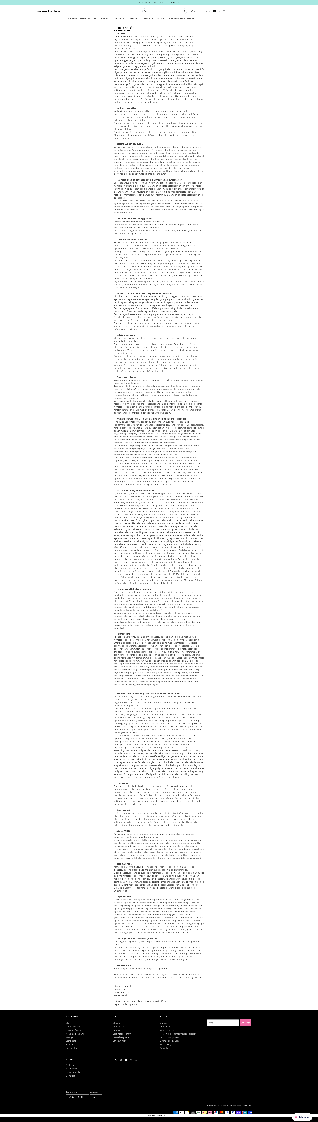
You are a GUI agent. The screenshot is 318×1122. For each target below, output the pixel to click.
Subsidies (165, 1048)
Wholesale (165, 1026)
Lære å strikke (73, 1026)
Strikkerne (71, 1044)
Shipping (117, 1023)
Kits (94, 18)
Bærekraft (71, 1040)
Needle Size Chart (75, 1033)
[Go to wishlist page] (214, 11)
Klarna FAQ (165, 1044)
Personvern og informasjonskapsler (178, 1033)
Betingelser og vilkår (170, 1040)
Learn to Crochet (74, 1030)
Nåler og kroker (73, 1072)
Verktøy (133, 18)
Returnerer (118, 1026)
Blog (68, 1023)
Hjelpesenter (178, 968)
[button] (96, 18)
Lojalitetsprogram (122, 1033)
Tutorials (160, 18)
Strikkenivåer (119, 1040)
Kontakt (117, 1030)
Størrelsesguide (121, 1037)
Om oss (164, 1023)
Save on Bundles (118, 18)
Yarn (103, 18)
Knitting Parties (73, 1048)
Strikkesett (71, 1065)
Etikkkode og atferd (169, 1037)
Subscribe (245, 1022)
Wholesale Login (168, 1030)
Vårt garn (70, 1037)
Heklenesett (72, 1068)
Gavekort (70, 1075)
